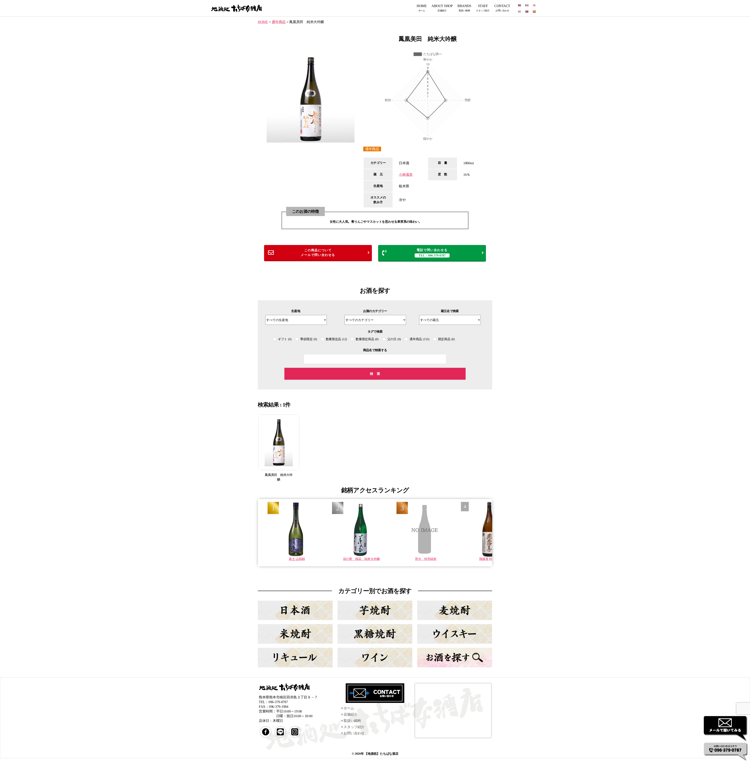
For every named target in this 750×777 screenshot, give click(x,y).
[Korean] (519, 11)
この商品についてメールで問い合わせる (318, 253)
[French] (527, 5)
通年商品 (372, 149)
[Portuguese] (527, 11)
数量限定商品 (367, 339)
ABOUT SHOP (442, 8)
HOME (422, 8)
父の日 (394, 339)
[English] (519, 5)
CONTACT (502, 8)
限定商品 (446, 339)
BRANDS (464, 8)
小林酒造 (406, 175)
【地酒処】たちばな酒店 (381, 753)
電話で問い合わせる (432, 252)
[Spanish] (534, 11)
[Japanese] (534, 5)
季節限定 (308, 339)
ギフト (284, 339)
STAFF (482, 8)
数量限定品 (336, 339)
